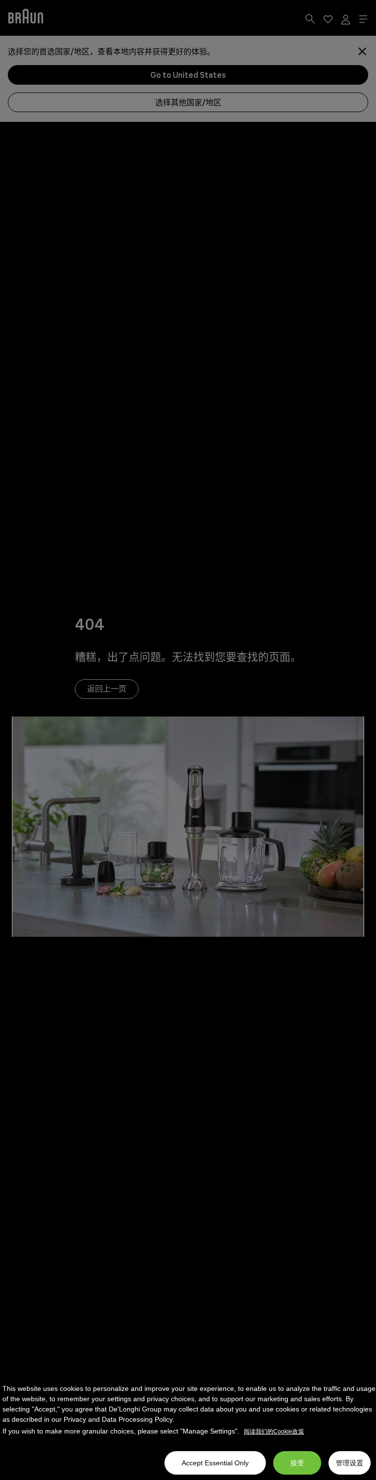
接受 (297, 1463)
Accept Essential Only (215, 1463)
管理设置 (349, 1463)
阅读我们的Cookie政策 (274, 1431)
